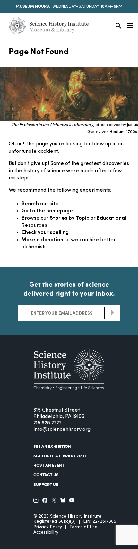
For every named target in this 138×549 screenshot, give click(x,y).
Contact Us (46, 474)
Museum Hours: (33, 6)
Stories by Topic (69, 218)
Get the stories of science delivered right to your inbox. (69, 289)
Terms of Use (83, 527)
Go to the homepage (47, 211)
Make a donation (42, 239)
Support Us (45, 484)
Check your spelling (45, 232)
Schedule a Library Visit (59, 455)
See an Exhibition (52, 446)
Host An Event (48, 465)
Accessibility (45, 532)
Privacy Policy (47, 527)
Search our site (40, 204)
